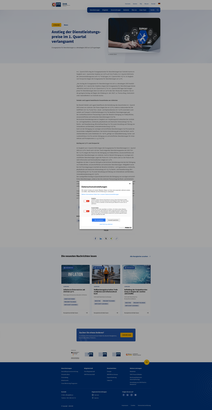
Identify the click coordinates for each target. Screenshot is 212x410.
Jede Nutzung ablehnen (106, 224)
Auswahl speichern (113, 220)
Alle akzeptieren (98, 220)
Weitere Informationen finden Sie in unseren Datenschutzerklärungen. (100, 194)
